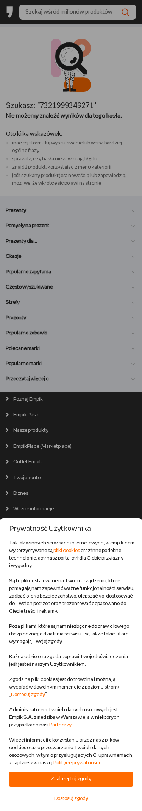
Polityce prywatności (76, 763)
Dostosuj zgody (28, 694)
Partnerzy (60, 725)
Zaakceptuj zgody (71, 778)
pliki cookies (66, 550)
